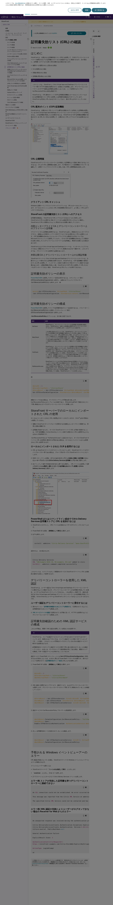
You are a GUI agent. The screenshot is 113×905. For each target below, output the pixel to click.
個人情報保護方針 (20, 3)
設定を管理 (75, 10)
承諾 (86, 10)
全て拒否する (99, 10)
